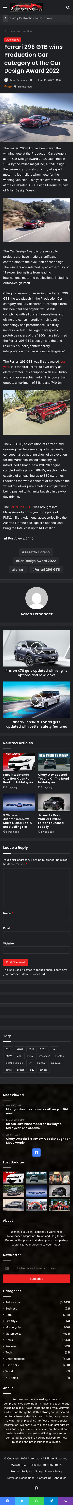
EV (30, 1062)
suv (32, 1069)
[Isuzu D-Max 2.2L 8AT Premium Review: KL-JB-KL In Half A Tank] (13, 1191)
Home (11, 31)
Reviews (10, 1346)
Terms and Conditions (20, 1477)
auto (54, 1049)
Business (11, 1308)
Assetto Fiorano (37, 552)
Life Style (11, 1321)
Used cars (12, 1365)
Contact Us (44, 1477)
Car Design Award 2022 (37, 561)
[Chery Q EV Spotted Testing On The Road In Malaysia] (54, 762)
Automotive (24, 31)
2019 (8, 1049)
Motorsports (13, 1333)
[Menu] (5, 8)
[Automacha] (26, 7)
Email (8, 928)
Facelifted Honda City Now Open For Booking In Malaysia (18, 778)
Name (8, 913)
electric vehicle (14, 1062)
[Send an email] (31, 80)
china (30, 1055)
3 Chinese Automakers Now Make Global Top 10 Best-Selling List (17, 821)
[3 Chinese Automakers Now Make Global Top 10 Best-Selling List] (19, 802)
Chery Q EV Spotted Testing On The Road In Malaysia (53, 778)
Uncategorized (15, 1358)
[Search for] (68, 8)
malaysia (55, 1062)
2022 (31, 1049)
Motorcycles (13, 1327)
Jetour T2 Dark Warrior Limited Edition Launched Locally (51, 821)
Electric (59, 1055)
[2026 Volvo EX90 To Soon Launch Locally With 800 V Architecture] (13, 1205)
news (8, 1069)
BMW (8, 1055)
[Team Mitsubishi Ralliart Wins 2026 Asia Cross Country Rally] (59, 1205)
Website (8, 943)
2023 (43, 1049)
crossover (44, 1055)
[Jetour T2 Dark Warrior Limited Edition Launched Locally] (54, 802)
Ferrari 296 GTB (21, 507)
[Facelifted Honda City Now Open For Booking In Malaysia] (19, 762)
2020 (20, 1049)
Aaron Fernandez (19, 80)
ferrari (19, 569)
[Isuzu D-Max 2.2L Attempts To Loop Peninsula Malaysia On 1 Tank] (36, 1205)
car (19, 1055)
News (9, 1340)
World (9, 1371)
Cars (8, 1314)
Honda (41, 1062)
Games (13, 1377)
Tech (8, 1352)
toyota (43, 1069)
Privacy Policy (53, 1471)
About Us (60, 1477)
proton (21, 1069)
